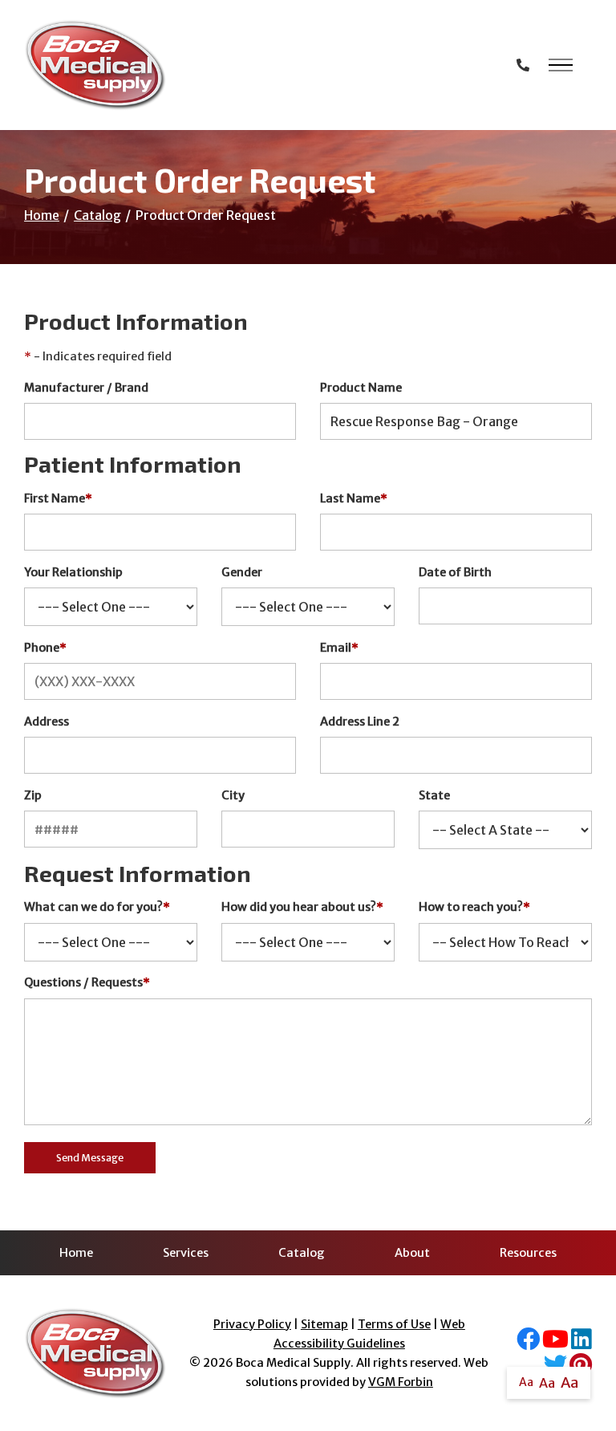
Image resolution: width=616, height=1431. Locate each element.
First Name (58, 498)
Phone (45, 647)
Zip (33, 795)
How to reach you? (474, 907)
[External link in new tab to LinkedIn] (581, 1343)
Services (186, 1253)
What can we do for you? (97, 907)
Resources (528, 1253)
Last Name (353, 498)
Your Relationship (73, 572)
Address (46, 721)
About (412, 1253)
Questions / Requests (87, 982)
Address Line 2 (359, 721)
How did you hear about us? (302, 907)
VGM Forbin (400, 1382)
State (434, 795)
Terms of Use (394, 1324)
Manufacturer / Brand (86, 387)
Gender (241, 572)
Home (41, 215)
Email (339, 647)
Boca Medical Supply (293, 1363)
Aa (526, 1382)
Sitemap (324, 1324)
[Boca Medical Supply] (95, 65)
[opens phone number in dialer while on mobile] (523, 65)
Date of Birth (455, 572)
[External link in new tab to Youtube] (555, 1343)
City (233, 795)
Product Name (361, 387)
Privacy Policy (252, 1324)
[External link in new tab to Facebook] (528, 1343)
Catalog (97, 215)
